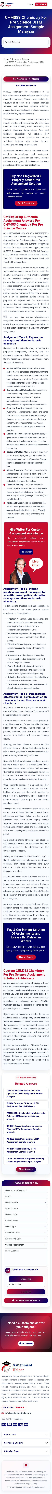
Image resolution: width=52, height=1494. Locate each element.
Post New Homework (26, 85)
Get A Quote (41, 4)
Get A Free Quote (26, 203)
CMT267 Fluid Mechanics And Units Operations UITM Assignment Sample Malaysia (25, 1093)
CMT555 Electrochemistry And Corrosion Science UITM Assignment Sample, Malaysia (26, 1116)
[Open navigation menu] (49, 4)
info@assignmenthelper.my (18, 1413)
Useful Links (10, 1434)
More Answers (26, 1169)
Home (6, 59)
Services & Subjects (13, 1443)
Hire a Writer (26, 552)
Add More (27, 1292)
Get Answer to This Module (26, 79)
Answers (15, 59)
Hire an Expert (26, 957)
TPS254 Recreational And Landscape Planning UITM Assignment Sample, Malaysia (24, 1129)
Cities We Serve (11, 1451)
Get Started (27, 1343)
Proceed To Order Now (26, 1300)
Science (25, 59)
